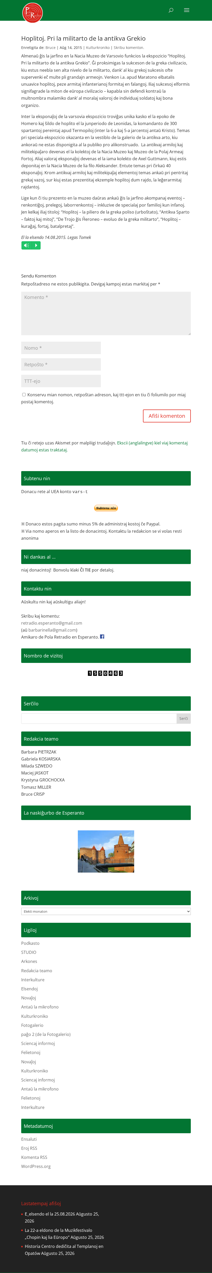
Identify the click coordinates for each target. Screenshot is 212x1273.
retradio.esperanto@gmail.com (51, 623)
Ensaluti (29, 1139)
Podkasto (30, 943)
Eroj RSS (29, 1148)
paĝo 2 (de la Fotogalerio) (46, 1034)
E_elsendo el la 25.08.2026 (50, 1214)
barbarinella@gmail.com (52, 630)
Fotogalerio (32, 1025)
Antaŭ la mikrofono (40, 1007)
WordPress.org (36, 1166)
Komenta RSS (34, 1157)
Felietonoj (30, 1052)
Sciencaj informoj (38, 1043)
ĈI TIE (85, 570)
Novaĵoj (28, 998)
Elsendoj (29, 989)
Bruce (51, 47)
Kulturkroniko (98, 47)
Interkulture (32, 980)
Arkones (29, 961)
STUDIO (28, 952)
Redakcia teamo (36, 971)
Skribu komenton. (129, 47)
